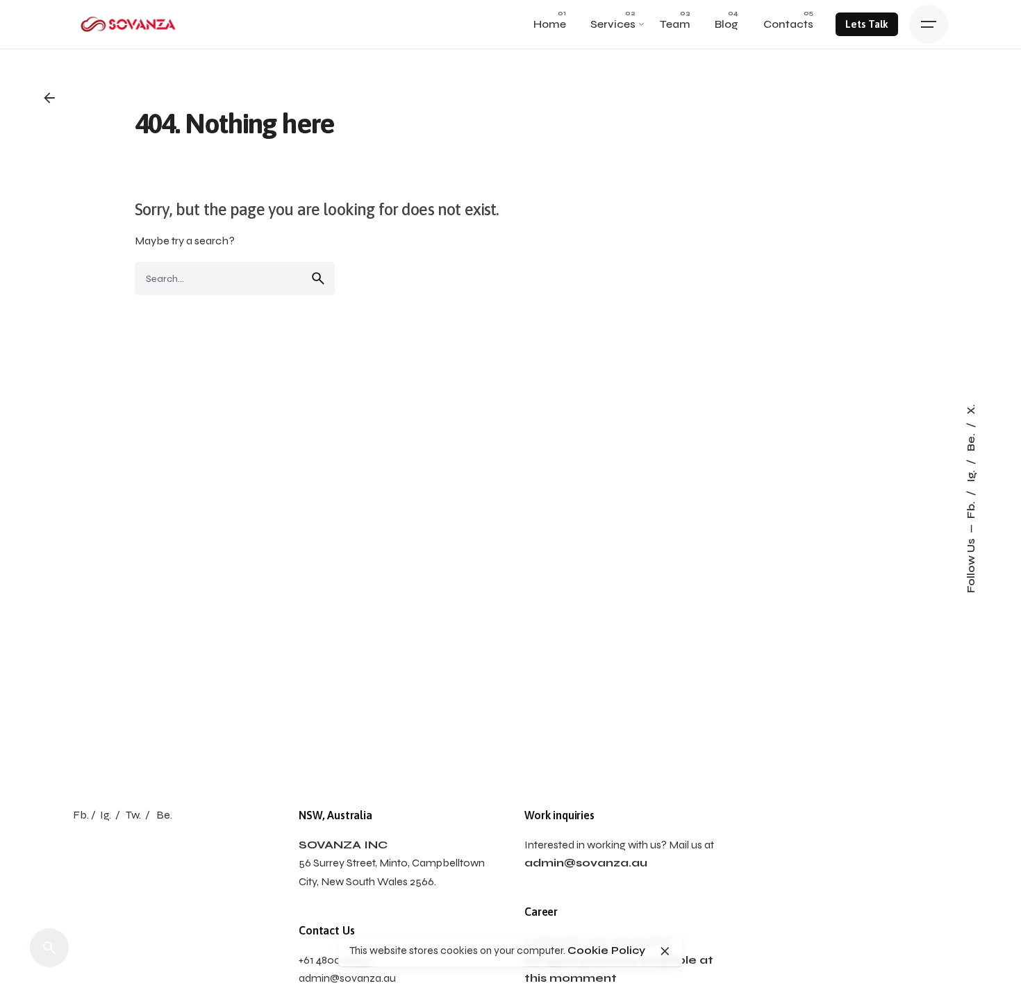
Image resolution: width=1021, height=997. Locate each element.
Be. (971, 440)
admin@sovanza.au (585, 862)
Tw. (133, 814)
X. (971, 409)
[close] (665, 951)
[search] (318, 278)
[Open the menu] (928, 24)
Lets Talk (866, 24)
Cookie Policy (606, 950)
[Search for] (235, 278)
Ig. (971, 475)
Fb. (971, 508)
